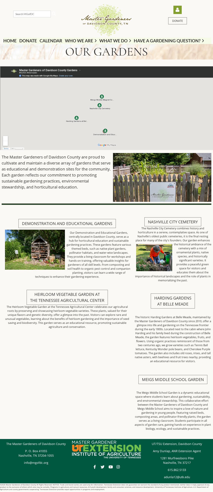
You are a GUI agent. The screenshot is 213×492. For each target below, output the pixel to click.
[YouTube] (110, 467)
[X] (103, 467)
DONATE (177, 21)
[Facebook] (95, 467)
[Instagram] (118, 467)
